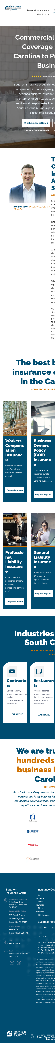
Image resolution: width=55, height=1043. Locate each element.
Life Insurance (44, 915)
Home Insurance (40, 903)
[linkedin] (19, 963)
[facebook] (12, 963)
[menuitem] (38, 10)
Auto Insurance (40, 897)
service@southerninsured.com (18, 955)
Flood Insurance (40, 910)
